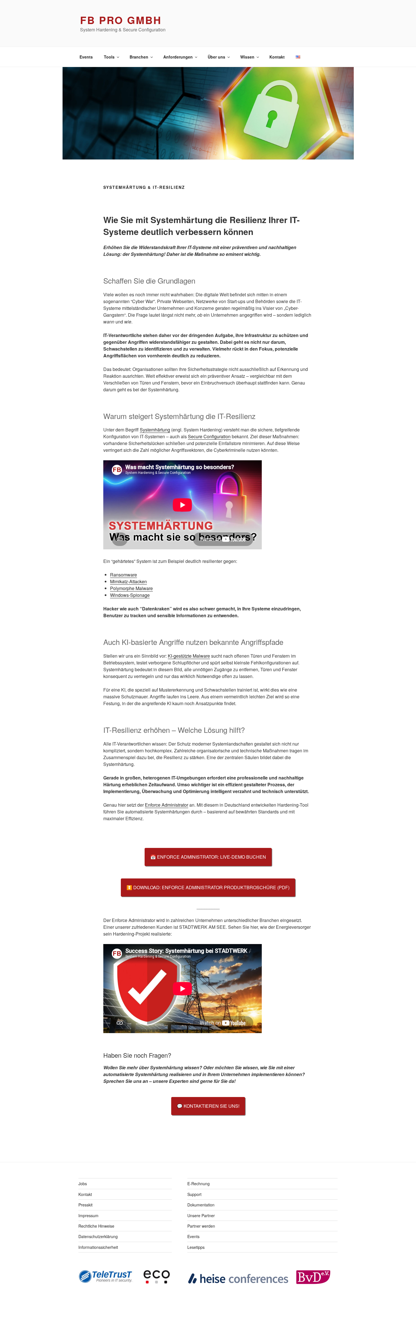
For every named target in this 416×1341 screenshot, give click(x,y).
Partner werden (201, 1226)
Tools (109, 57)
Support (194, 1194)
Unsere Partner (201, 1215)
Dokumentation (201, 1205)
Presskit (85, 1205)
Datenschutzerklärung (98, 1236)
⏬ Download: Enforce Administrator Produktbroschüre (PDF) (208, 887)
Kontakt (277, 57)
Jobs (82, 1183)
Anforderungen (178, 57)
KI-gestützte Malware (189, 656)
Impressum (88, 1215)
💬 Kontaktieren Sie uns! (208, 1106)
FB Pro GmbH (121, 19)
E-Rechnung (198, 1183)
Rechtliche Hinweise (96, 1226)
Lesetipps (196, 1247)
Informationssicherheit (98, 1247)
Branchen (139, 57)
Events (86, 57)
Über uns (216, 57)
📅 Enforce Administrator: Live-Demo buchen (208, 857)
